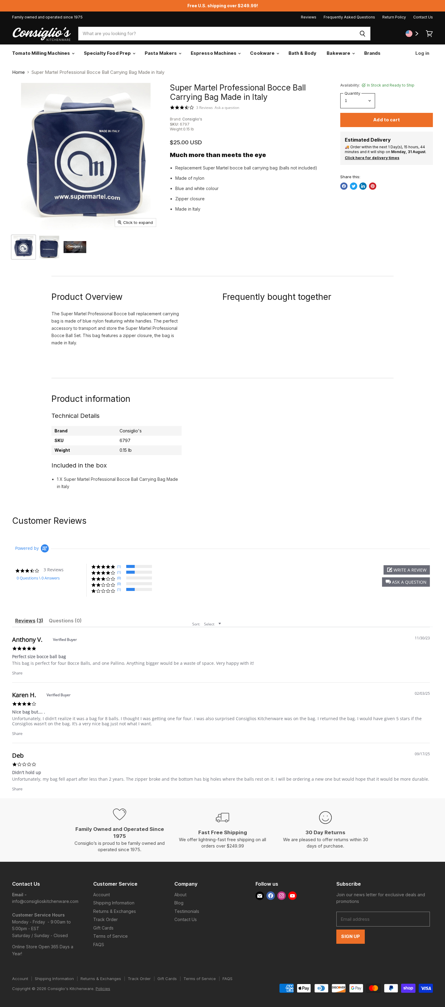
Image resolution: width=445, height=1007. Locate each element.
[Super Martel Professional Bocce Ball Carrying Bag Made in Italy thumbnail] (23, 247)
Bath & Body (302, 53)
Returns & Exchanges (114, 911)
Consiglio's (192, 119)
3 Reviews (204, 107)
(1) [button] (119, 566)
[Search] (362, 34)
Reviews (308, 17)
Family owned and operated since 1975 (47, 17)
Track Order (105, 919)
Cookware (262, 53)
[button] (406, 582)
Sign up (350, 936)
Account (101, 894)
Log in (421, 53)
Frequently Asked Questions (349, 17)
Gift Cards (103, 927)
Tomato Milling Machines (41, 53)
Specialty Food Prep (108, 53)
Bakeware (339, 53)
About (180, 894)
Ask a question (227, 107)
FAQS (98, 944)
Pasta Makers (161, 53)
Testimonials (186, 911)
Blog (178, 902)
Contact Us (423, 17)
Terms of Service (110, 936)
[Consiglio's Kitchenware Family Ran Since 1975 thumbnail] (75, 247)
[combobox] (216, 34)
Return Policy (394, 17)
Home (18, 72)
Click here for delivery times (372, 158)
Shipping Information (113, 902)
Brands (372, 53)
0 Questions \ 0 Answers (38, 578)
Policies (103, 988)
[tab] (29, 621)
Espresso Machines (214, 53)
